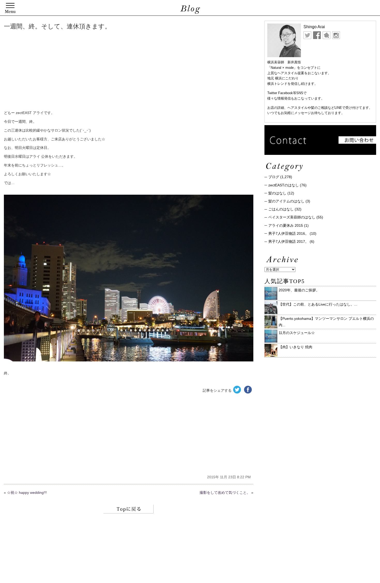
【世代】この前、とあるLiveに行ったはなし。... (318, 304)
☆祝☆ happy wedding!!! (27, 492)
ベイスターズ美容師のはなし (291, 217)
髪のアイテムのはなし (286, 201)
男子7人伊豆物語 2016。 (288, 233)
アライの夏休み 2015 (285, 225)
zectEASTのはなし (283, 185)
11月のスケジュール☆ (297, 333)
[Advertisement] (83, 71)
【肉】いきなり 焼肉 (295, 347)
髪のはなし (277, 193)
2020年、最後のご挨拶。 (299, 290)
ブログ (273, 177)
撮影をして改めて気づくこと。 (225, 492)
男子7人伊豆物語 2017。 (288, 241)
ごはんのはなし (281, 209)
